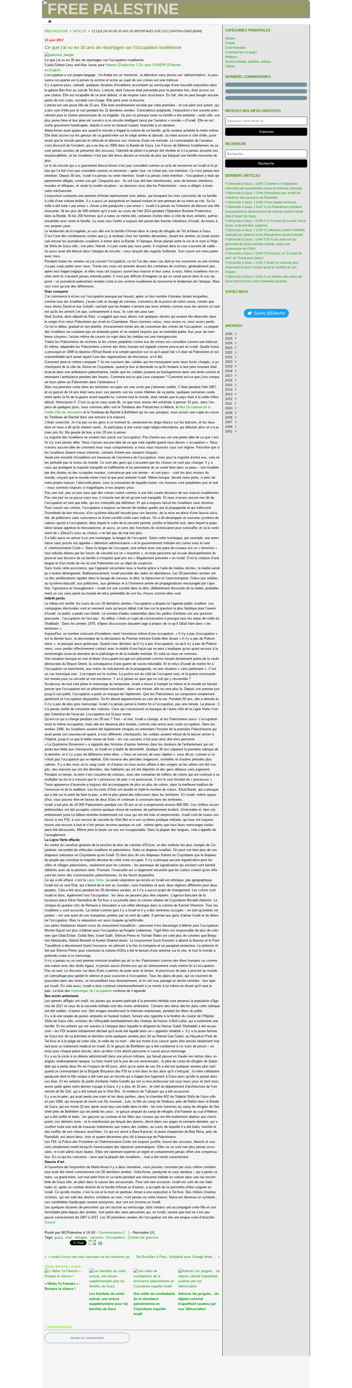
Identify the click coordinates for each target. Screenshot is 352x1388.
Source (50, 1222)
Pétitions (231, 57)
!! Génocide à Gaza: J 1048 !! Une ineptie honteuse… (262, 202)
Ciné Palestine (235, 48)
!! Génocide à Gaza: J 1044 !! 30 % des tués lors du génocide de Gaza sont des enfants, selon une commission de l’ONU (260, 244)
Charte (230, 43)
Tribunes (174, 65)
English (52, 70)
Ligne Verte (95, 880)
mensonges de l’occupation (91, 991)
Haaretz (111, 65)
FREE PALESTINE (56, 31)
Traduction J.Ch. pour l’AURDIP (142, 65)
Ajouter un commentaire (87, 1338)
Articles (80, 31)
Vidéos (230, 66)
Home (49, 21)
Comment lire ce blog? (241, 52)
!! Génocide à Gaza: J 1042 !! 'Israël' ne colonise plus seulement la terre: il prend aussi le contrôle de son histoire (262, 267)
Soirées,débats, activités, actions (248, 61)
